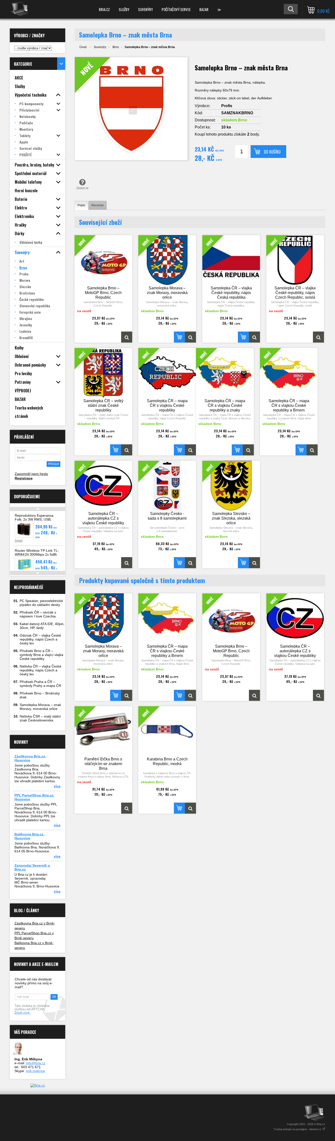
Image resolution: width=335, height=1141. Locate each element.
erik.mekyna (35, 1071)
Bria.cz (104, 9)
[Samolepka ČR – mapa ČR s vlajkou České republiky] (190, 449)
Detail (19, 540)
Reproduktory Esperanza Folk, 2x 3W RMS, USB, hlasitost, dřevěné (34, 519)
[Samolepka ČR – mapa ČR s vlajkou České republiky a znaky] (248, 449)
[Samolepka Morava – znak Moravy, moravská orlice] (190, 337)
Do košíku (272, 152)
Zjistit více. (22, 1012)
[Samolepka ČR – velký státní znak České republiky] (126, 449)
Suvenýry (145, 9)
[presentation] (81, 205)
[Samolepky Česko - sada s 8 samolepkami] (190, 562)
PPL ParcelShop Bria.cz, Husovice (34, 797)
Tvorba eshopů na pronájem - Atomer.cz (297, 1129)
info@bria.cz (35, 1063)
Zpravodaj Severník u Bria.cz (32, 867)
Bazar (203, 9)
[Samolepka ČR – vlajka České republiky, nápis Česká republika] (254, 337)
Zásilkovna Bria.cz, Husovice (30, 758)
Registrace (24, 478)
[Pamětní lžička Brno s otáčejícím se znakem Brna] (126, 808)
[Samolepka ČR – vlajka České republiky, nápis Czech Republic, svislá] (318, 337)
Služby (124, 9)
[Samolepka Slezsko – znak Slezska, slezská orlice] (254, 562)
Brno (116, 47)
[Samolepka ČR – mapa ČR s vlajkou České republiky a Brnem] (312, 449)
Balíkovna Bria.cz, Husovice (29, 836)
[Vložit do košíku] (179, 337)
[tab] (81, 205)
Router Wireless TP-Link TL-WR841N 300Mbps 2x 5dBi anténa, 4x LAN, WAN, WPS (37, 554)
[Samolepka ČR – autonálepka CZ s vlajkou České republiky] (126, 562)
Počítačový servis (176, 9)
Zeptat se (82, 188)
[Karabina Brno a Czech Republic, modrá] (190, 808)
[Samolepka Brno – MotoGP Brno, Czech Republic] (126, 337)
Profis (226, 106)
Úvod (83, 47)
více (57, 786)
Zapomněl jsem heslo (31, 474)
